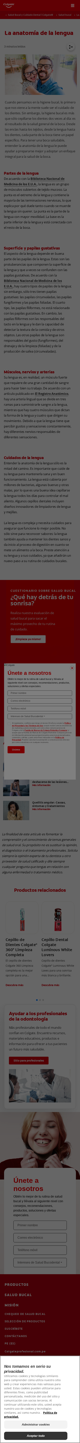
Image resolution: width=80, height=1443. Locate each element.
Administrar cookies (36, 1424)
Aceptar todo (36, 1435)
